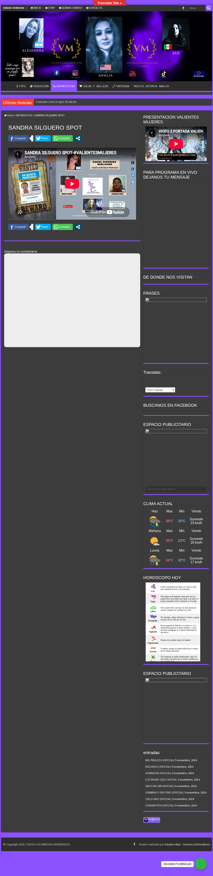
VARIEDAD (122, 86)
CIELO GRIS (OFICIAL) (158, 799)
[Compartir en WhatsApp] (62, 138)
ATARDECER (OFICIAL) (158, 773)
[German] (158, 379)
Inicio (10, 115)
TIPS (22, 86)
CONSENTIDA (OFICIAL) (159, 805)
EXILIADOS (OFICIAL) (158, 766)
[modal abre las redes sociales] (78, 138)
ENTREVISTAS (66, 86)
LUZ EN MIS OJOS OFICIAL (161, 779)
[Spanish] (147, 384)
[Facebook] (183, 8)
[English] (147, 379)
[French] (153, 379)
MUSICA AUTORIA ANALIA (151, 86)
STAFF (51, 7)
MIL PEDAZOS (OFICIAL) (159, 760)
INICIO (37, 7)
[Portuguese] (174, 379)
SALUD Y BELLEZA (95, 86)
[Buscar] (209, 8)
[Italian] (164, 379)
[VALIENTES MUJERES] (106, 46)
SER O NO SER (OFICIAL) (159, 786)
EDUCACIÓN (41, 86)
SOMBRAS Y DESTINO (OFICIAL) (164, 792)
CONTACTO (95, 7)
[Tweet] (43, 138)
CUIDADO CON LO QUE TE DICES (56, 102)
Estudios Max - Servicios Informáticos (187, 844)
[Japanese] (169, 379)
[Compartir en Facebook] (18, 138)
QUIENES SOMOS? (71, 7)
